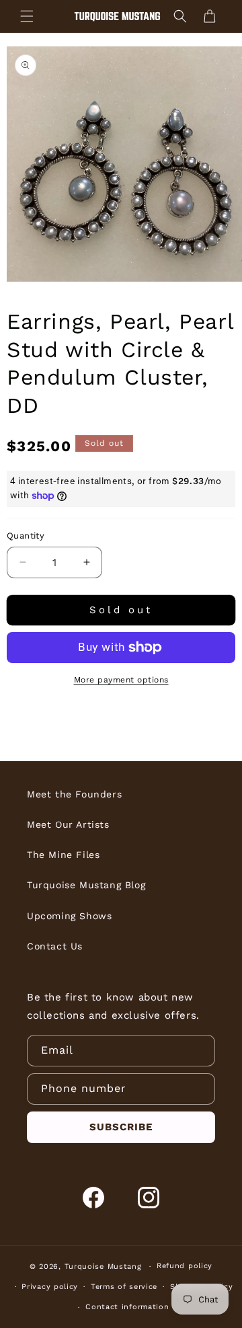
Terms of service (124, 1286)
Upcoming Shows (69, 915)
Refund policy (184, 1265)
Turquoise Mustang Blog (86, 885)
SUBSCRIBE (121, 1127)
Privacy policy (50, 1286)
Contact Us (55, 946)
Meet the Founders (74, 794)
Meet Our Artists (68, 824)
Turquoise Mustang (103, 1266)
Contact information (127, 1306)
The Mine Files (63, 854)
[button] (27, 16)
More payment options (121, 680)
